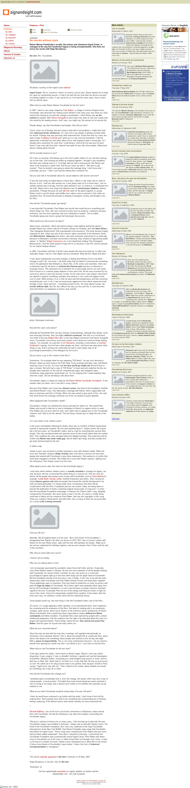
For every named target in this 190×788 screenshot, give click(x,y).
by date (9, 32)
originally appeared (48, 757)
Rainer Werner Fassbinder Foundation (85, 381)
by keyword (10, 38)
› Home (6, 25)
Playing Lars (117, 126)
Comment (46, 30)
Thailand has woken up (122, 85)
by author (10, 41)
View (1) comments (50, 32)
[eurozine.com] (175, 69)
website (67, 87)
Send (34, 32)
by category (11, 35)
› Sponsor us (9, 58)
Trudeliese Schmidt (49, 138)
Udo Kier (66, 191)
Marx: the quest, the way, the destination (129, 178)
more (177, 59)
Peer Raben (68, 110)
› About (6, 51)
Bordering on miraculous (122, 315)
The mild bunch (118, 254)
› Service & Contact (11, 54)
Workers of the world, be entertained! (128, 60)
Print (34, 30)
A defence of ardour (174, 74)
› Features (7, 29)
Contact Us (102, 780)
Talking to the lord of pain (122, 105)
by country (10, 44)
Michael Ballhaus (37, 711)
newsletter (61, 771)
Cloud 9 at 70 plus (119, 203)
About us (85, 780)
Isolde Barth (43, 479)
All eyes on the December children (127, 344)
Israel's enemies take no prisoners (127, 151)
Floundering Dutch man (122, 369)
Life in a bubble (118, 29)
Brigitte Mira (53, 338)
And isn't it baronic (120, 228)
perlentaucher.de (33, 2)
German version (76, 30)
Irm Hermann (68, 343)
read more (115, 55)
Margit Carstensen (55, 241)
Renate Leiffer (56, 479)
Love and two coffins (121, 395)
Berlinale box (117, 283)
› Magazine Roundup (12, 47)
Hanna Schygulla (58, 118)
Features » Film (37, 25)
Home (79, 780)
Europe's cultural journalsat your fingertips (175, 98)
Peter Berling (97, 476)
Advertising (93, 780)
